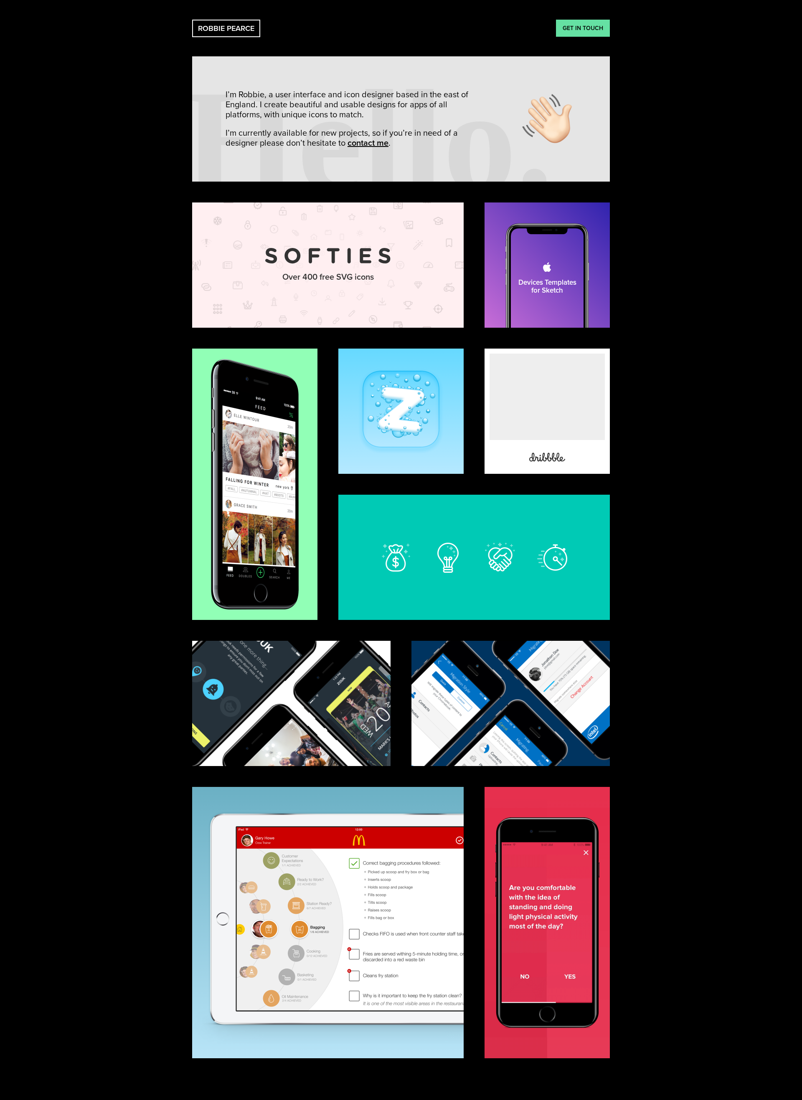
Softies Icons (328, 265)
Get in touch (583, 28)
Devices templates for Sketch (547, 265)
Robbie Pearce (226, 28)
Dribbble (547, 411)
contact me (368, 143)
